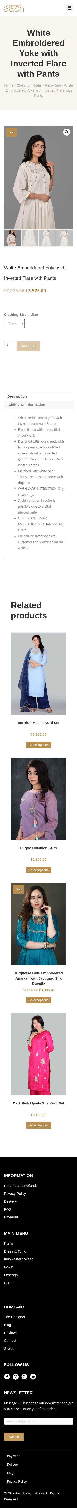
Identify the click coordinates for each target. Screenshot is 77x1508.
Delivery (10, 1201)
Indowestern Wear (18, 1259)
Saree (8, 1283)
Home (9, 85)
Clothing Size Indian (21, 315)
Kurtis (37, 85)
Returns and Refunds (21, 1186)
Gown (8, 1267)
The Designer (14, 1317)
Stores (9, 1348)
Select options (39, 745)
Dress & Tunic (15, 1251)
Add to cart (28, 346)
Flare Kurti (53, 85)
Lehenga (11, 1275)
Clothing (23, 85)
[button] (14, 1437)
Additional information (26, 405)
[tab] (38, 396)
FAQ (7, 1209)
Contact (10, 1341)
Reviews (10, 1333)
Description (17, 396)
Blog (7, 1325)
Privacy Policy (15, 1194)
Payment (11, 1217)
